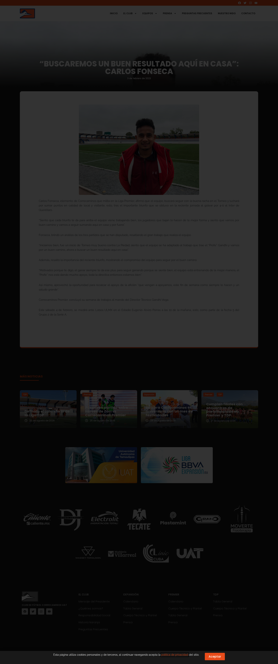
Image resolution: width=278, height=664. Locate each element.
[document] (139, 332)
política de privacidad (174, 654)
